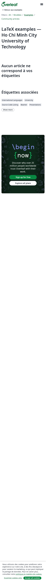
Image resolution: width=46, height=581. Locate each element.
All (10, 15)
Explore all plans (23, 183)
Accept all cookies (32, 578)
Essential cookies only (13, 578)
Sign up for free (23, 177)
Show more (8, 110)
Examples (28, 15)
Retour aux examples (12, 10)
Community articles (10, 18)
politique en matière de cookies (29, 574)
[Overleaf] (9, 4)
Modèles (17, 15)
